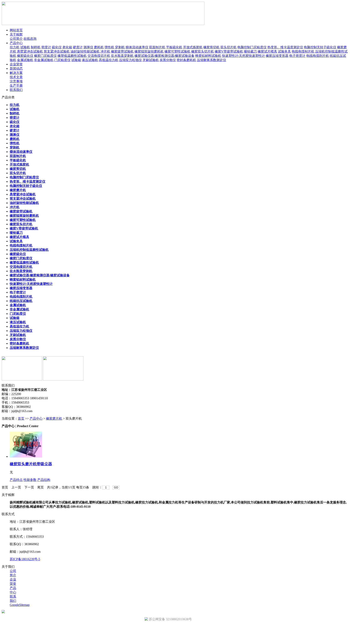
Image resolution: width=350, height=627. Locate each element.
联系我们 (16, 90)
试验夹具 (284, 51)
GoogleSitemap (20, 605)
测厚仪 (88, 47)
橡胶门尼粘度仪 (45, 55)
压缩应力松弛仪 (130, 60)
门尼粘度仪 (62, 60)
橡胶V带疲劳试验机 (229, 51)
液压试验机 (90, 60)
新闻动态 (16, 68)
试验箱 (76, 60)
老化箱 (67, 47)
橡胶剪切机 (211, 47)
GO (116, 487)
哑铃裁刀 (250, 51)
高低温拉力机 (108, 60)
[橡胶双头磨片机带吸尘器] (26, 456)
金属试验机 (25, 60)
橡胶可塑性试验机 (177, 51)
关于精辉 (16, 34)
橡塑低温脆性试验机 (72, 55)
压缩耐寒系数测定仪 (211, 60)
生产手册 (16, 85)
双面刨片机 (157, 47)
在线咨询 (29, 38)
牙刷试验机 (151, 60)
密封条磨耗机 (186, 60)
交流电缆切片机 (99, 55)
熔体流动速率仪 (137, 47)
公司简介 (16, 38)
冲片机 (105, 51)
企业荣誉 (16, 64)
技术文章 (16, 77)
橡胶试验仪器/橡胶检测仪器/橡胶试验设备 (164, 55)
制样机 (36, 47)
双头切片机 (228, 47)
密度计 (46, 47)
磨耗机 (99, 47)
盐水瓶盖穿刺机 (122, 55)
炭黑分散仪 (168, 60)
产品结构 (43, 480)
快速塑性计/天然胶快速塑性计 (243, 55)
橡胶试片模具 (267, 51)
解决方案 (16, 72)
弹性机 (109, 47)
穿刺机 (120, 47)
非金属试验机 (43, 60)
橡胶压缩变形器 (277, 55)
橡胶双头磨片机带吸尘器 (31, 464)
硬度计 (78, 47)
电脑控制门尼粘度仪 (252, 47)
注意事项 (16, 81)
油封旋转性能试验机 (85, 51)
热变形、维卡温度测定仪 (285, 47)
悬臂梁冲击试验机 (30, 51)
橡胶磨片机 (54, 418)
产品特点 (16, 480)
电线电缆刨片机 (303, 51)
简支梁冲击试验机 (57, 51)
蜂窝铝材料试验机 (208, 55)
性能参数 (29, 480)
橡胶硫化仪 (25, 55)
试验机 (25, 47)
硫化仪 (57, 47)
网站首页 (16, 30)
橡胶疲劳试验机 (122, 51)
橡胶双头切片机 (202, 51)
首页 (21, 418)
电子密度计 (297, 55)
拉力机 (14, 47)
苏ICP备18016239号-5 (25, 559)
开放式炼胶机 (193, 47)
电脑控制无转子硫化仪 (320, 47)
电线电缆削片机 (317, 55)
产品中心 (16, 43)
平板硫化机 (174, 47)
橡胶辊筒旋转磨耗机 (149, 51)
